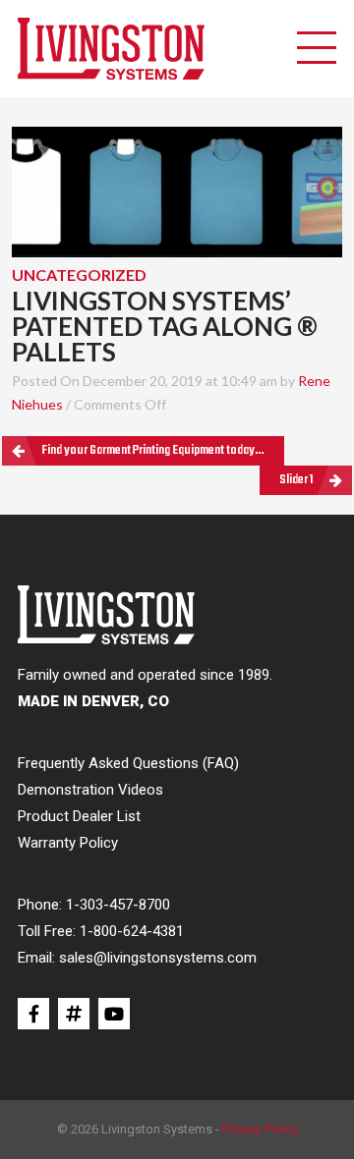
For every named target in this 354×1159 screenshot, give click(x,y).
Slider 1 (296, 479)
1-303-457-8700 (118, 904)
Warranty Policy (68, 843)
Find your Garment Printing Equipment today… (153, 450)
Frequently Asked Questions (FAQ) (128, 763)
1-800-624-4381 (132, 931)
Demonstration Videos (90, 790)
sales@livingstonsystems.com (158, 957)
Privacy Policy (260, 1129)
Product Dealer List (79, 816)
